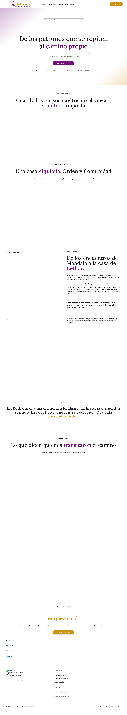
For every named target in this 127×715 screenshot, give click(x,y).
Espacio (60, 4)
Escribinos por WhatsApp (63, 632)
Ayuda (72, 4)
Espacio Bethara (60, 682)
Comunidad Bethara (61, 678)
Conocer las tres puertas (63, 63)
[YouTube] (61, 692)
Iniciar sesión (116, 4)
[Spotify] (65, 692)
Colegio (44, 4)
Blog (66, 4)
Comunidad (52, 4)
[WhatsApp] (69, 692)
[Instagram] (56, 692)
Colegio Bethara (60, 675)
